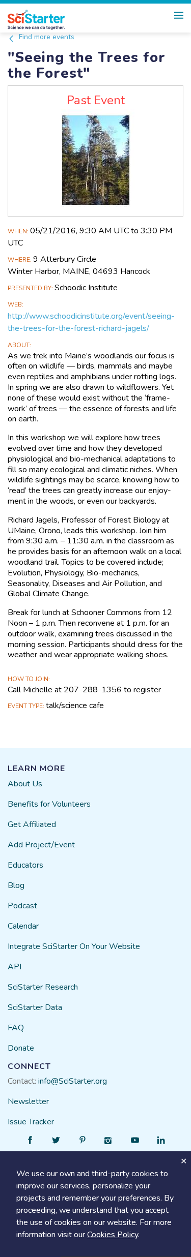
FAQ (16, 1027)
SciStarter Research (43, 987)
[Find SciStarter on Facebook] (30, 1140)
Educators (25, 865)
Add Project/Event (41, 844)
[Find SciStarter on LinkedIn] (161, 1140)
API (14, 966)
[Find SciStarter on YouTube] (135, 1140)
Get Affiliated (32, 824)
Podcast (22, 905)
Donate (21, 1048)
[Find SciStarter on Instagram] (108, 1140)
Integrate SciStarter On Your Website (74, 946)
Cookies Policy (112, 1234)
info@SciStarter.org (72, 1081)
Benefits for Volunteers (49, 804)
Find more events (45, 37)
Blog (16, 885)
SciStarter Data (35, 1007)
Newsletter (28, 1101)
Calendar (23, 926)
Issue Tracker (31, 1121)
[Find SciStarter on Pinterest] (82, 1140)
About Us (25, 783)
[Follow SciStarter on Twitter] (56, 1140)
